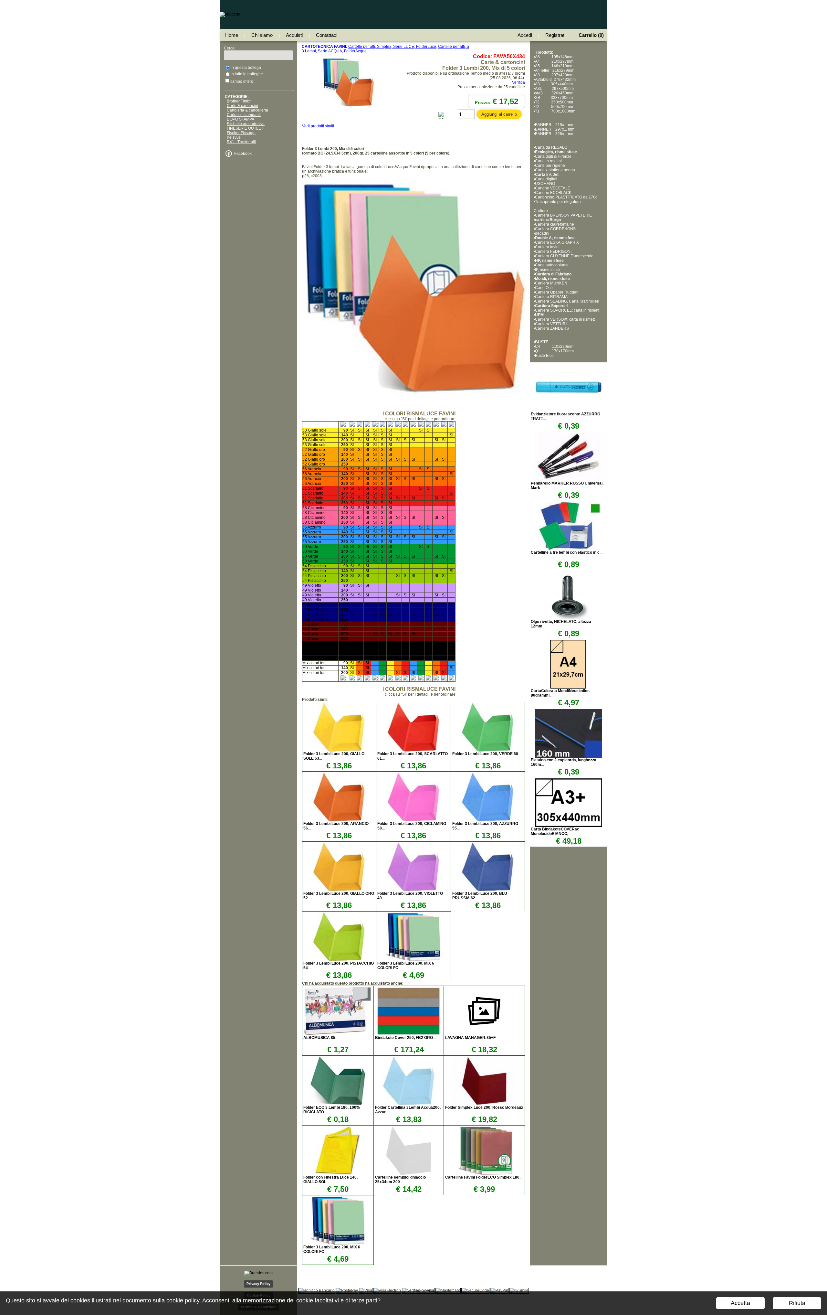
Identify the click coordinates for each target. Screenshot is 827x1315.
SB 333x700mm (554, 97)
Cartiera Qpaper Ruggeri (557, 292)
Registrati (555, 35)
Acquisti (294, 35)
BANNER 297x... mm (554, 129)
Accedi (525, 35)
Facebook (243, 153)
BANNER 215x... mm (554, 125)
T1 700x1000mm (555, 111)
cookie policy (182, 1300)
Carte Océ (544, 287)
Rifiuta (797, 1303)
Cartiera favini (547, 247)
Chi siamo (262, 35)
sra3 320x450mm (554, 93)
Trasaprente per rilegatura (558, 201)
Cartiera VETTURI (551, 324)
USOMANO (545, 183)
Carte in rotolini (548, 161)
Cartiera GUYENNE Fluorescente (564, 256)
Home (231, 35)
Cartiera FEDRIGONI (553, 251)
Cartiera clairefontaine (554, 224)
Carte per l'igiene (550, 165)
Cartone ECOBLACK (553, 192)
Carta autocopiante (552, 265)
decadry (542, 233)
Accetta (740, 1303)
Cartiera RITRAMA (551, 296)
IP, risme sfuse (547, 269)
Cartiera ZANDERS (552, 328)
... (486, 754)
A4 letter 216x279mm (554, 70)
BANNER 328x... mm (554, 134)
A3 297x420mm (554, 75)
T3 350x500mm (554, 102)
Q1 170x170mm (554, 351)
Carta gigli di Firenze (553, 156)
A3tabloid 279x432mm (555, 79)
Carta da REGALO (551, 147)
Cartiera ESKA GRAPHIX (557, 242)
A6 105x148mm (554, 57)
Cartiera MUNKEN (551, 283)
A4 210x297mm (554, 61)
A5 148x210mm (554, 66)
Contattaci (326, 35)
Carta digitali (546, 179)
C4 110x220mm (554, 346)
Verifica (518, 82)
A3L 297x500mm (554, 88)
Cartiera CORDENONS (555, 229)
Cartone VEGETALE (552, 188)
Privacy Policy (258, 1283)
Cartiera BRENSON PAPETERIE (563, 215)
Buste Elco (544, 355)
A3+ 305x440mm (554, 84)
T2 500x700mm (554, 106)
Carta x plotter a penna (555, 170)
